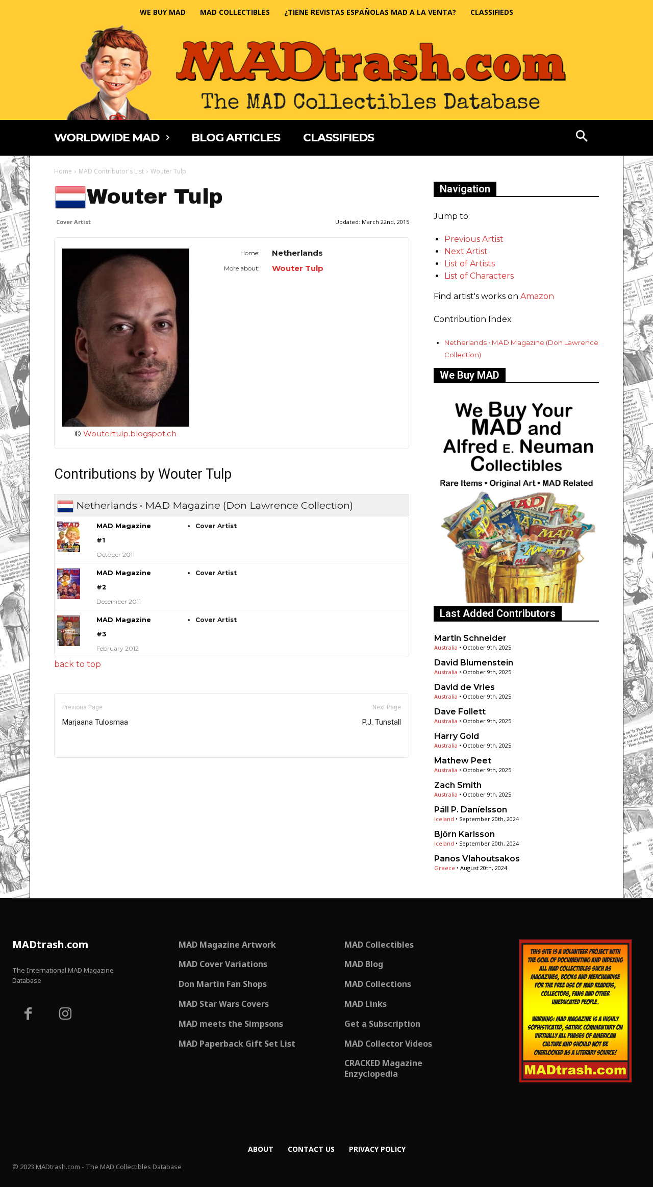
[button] (582, 137)
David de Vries (464, 687)
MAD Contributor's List (111, 171)
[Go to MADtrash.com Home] (326, 72)
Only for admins (89, 775)
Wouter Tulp (297, 268)
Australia (446, 647)
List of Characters (479, 276)
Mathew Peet (462, 760)
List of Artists (469, 263)
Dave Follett (460, 711)
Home (63, 171)
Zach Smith (458, 785)
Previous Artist (474, 239)
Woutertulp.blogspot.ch (130, 433)
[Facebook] (28, 1015)
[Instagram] (66, 1015)
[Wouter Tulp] (125, 338)
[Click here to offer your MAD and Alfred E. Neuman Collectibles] (516, 600)
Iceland (444, 819)
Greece (444, 868)
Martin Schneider (470, 638)
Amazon (537, 296)
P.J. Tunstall (381, 722)
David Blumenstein (473, 662)
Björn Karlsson (464, 834)
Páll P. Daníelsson (470, 809)
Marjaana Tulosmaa (95, 722)
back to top (77, 664)
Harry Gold (456, 736)
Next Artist (466, 251)
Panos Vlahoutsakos (477, 858)
